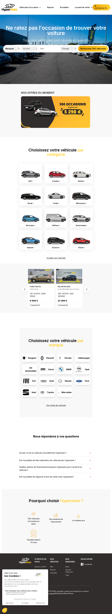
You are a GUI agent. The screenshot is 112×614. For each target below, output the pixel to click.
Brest (67, 567)
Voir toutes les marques (56, 405)
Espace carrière (40, 567)
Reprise (50, 7)
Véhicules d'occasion (28, 7)
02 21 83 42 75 (101, 8)
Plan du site (50, 594)
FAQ (51, 567)
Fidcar (85, 579)
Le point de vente (82, 7)
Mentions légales (48, 596)
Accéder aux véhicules (56, 258)
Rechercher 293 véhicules (93, 48)
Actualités (64, 7)
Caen (67, 575)
